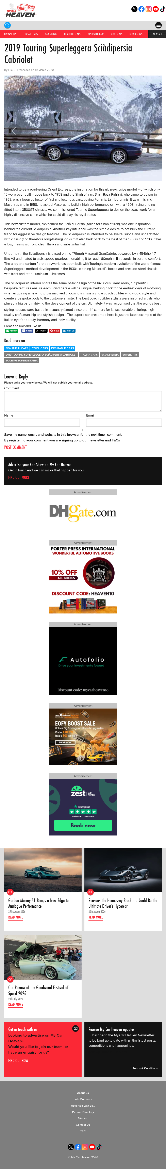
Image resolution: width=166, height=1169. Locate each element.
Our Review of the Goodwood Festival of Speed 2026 (38, 990)
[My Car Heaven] (20, 10)
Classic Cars (31, 34)
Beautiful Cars (72, 34)
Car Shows (51, 34)
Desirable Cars (96, 34)
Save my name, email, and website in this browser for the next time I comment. (63, 435)
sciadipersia (110, 354)
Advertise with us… (83, 1105)
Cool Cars (117, 34)
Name (8, 415)
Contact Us (83, 1124)
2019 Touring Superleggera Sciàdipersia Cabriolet (41, 354)
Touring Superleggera (22, 360)
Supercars (130, 354)
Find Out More (18, 477)
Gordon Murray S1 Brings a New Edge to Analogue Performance (38, 903)
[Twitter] (134, 11)
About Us (83, 1093)
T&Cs (116, 440)
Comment (11, 388)
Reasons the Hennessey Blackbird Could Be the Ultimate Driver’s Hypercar (122, 903)
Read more (15, 917)
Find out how (18, 1060)
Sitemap (83, 1118)
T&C (83, 1131)
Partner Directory (83, 1112)
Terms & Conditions (145, 1068)
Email (90, 415)
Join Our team (83, 1099)
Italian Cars (89, 354)
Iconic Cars (136, 34)
